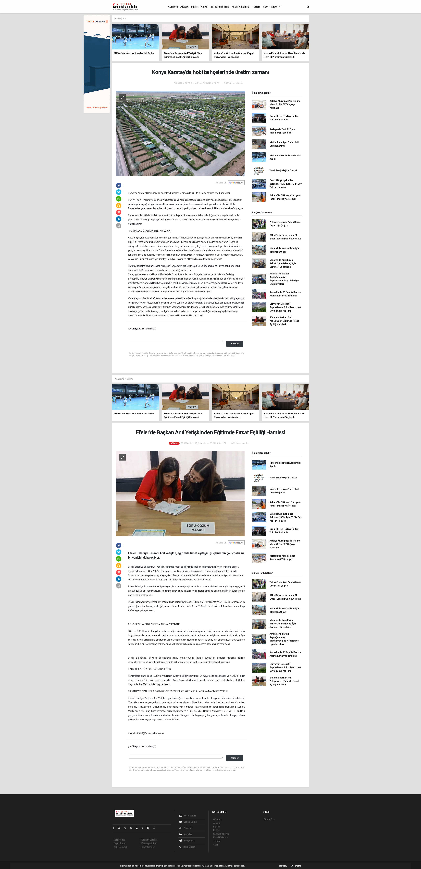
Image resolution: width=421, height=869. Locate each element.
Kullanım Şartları (149, 839)
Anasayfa (119, 18)
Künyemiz (189, 840)
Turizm (256, 6)
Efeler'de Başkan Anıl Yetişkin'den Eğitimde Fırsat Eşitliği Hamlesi (284, 321)
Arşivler (188, 834)
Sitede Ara (269, 819)
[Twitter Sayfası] (120, 828)
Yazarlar (187, 828)
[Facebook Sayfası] (115, 828)
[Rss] (144, 828)
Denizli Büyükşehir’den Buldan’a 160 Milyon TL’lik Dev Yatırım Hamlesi (286, 184)
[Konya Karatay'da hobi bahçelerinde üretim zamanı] (180, 133)
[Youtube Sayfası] (132, 828)
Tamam (297, 866)
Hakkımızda (119, 839)
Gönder (235, 343)
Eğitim (194, 6)
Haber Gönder (148, 847)
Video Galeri (190, 822)
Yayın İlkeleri (119, 843)
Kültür (204, 6)
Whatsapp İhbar (149, 843)
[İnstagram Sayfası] (126, 828)
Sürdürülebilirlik (219, 6)
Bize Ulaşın (189, 847)
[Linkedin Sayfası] (138, 828)
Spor (266, 6)
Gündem (173, 6)
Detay (284, 866)
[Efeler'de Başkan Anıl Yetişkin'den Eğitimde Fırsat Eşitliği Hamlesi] (180, 493)
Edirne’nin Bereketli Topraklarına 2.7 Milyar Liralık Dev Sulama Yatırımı (285, 307)
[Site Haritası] (149, 828)
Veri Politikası (120, 847)
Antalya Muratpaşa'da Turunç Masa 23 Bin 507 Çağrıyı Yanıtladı (285, 104)
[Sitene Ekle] (155, 828)
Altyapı (184, 6)
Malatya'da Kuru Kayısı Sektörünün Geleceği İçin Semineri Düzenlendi (283, 263)
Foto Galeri (190, 815)
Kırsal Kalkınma (240, 6)
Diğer (274, 6)
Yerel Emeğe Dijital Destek (283, 170)
